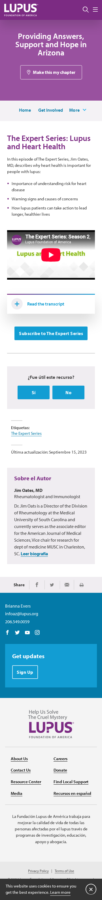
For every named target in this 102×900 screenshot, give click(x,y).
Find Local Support (71, 781)
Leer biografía (34, 553)
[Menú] (95, 9)
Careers (60, 758)
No (68, 392)
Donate (60, 770)
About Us (19, 758)
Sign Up (25, 672)
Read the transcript (45, 304)
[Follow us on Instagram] (37, 633)
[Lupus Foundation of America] (21, 10)
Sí (34, 392)
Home (25, 110)
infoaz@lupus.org (21, 613)
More (74, 110)
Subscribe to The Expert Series (51, 333)
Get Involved (50, 110)
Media (16, 793)
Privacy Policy (38, 871)
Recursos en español (72, 793)
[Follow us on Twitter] (17, 633)
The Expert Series (26, 433)
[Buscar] (86, 10)
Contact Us (21, 770)
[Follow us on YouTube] (27, 633)
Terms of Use (64, 871)
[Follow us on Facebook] (7, 633)
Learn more (60, 892)
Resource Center (26, 781)
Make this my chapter (54, 72)
